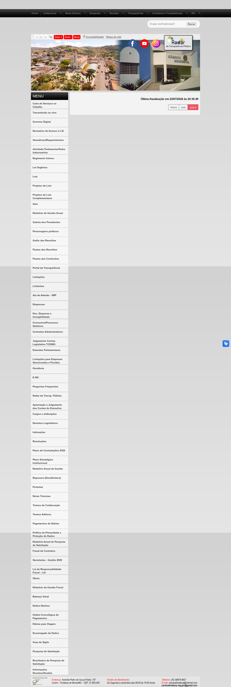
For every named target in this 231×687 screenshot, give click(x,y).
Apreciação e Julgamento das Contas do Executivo (47, 406)
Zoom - (68, 37)
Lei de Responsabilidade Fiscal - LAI (47, 571)
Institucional (49, 13)
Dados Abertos (41, 605)
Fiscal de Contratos (44, 551)
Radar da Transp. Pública (47, 395)
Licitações (39, 277)
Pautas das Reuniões (45, 249)
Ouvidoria (38, 368)
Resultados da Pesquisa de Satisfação (48, 662)
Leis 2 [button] (193, 107)
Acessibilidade (95, 37)
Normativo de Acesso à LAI (48, 131)
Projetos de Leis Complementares (42, 196)
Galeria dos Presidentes (46, 222)
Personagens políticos (46, 231)
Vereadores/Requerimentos (48, 140)
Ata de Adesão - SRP (44, 295)
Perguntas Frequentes (45, 386)
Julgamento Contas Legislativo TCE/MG (44, 343)
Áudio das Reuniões (44, 240)
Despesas (95, 13)
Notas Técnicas (42, 496)
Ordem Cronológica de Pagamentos (46, 616)
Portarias (38, 487)
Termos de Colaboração (46, 505)
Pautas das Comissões (46, 258)
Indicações (39, 432)
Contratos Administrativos (48, 331)
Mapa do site (113, 37)
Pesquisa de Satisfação (46, 651)
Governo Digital (42, 121)
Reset (77, 37)
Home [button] (173, 107)
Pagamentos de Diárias (46, 523)
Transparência (135, 13)
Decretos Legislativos (45, 423)
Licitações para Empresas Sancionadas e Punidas (47, 361)
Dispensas (39, 304)
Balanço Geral (41, 596)
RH (193, 13)
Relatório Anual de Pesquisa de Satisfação (49, 543)
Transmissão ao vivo (44, 112)
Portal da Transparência (46, 267)
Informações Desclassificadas (42, 671)
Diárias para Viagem (44, 624)
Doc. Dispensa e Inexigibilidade (42, 315)
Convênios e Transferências (167, 13)
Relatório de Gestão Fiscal (48, 587)
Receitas (114, 13)
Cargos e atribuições (45, 414)
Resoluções (39, 441)
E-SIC (36, 377)
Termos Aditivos (42, 514)
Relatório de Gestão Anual (48, 213)
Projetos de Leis (42, 185)
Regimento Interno (43, 158)
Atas (35, 204)
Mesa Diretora (72, 13)
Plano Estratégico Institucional (43, 461)
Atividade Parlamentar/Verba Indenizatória (49, 151)
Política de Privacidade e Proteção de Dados (47, 534)
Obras (36, 578)
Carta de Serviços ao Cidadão (44, 105)
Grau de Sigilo (41, 642)
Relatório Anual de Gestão (48, 468)
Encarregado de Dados (46, 633)
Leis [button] (183, 107)
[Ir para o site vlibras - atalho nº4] (51, 37)
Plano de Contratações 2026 (49, 450)
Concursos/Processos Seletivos (45, 324)
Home (35, 13)
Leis (35, 176)
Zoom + (58, 37)
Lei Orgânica (40, 167)
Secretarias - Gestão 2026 (47, 560)
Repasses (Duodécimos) (47, 477)
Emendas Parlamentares (46, 350)
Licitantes (38, 286)
